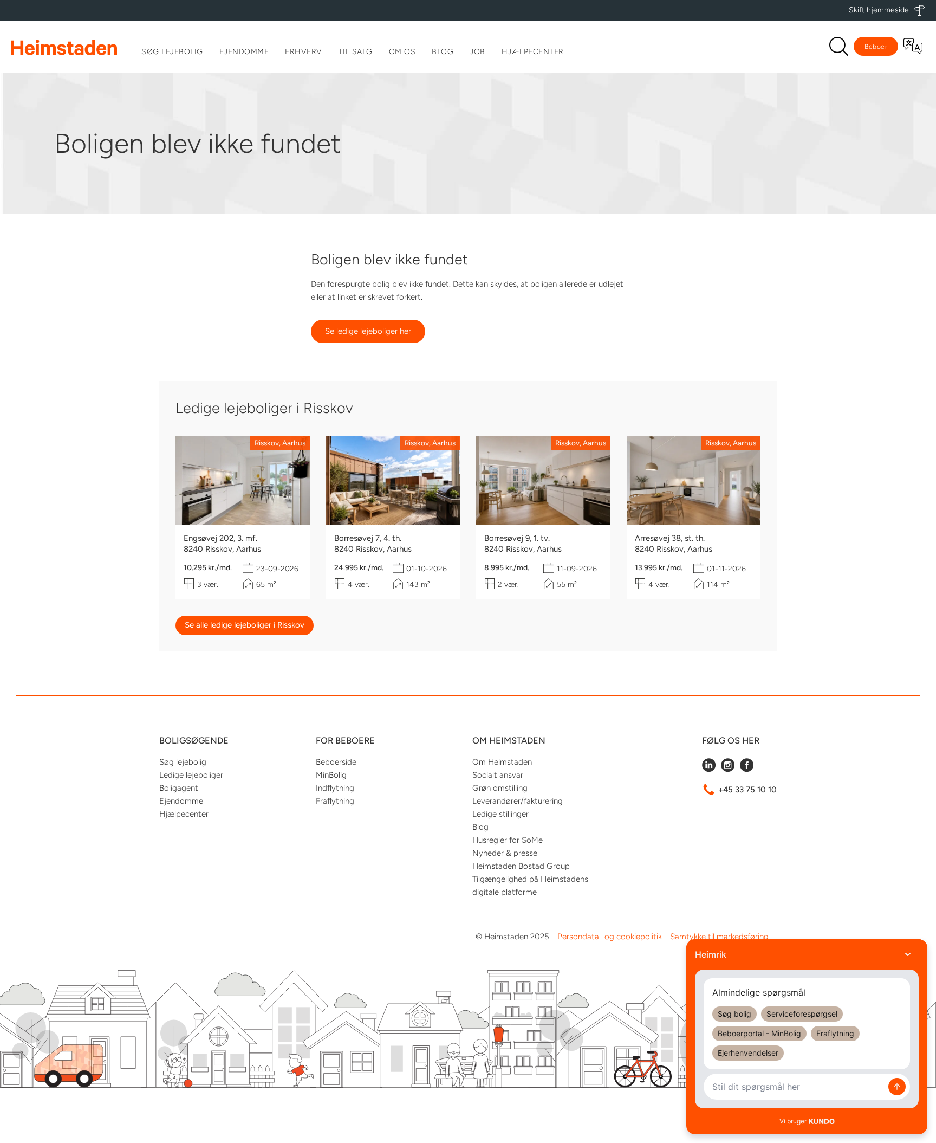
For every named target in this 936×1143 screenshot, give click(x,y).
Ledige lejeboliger (191, 775)
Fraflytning (335, 801)
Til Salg (356, 51)
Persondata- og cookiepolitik (609, 936)
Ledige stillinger (500, 814)
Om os (402, 51)
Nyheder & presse (504, 853)
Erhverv (303, 51)
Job (477, 51)
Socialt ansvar (497, 775)
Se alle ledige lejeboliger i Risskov (244, 625)
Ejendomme (244, 51)
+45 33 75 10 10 (747, 790)
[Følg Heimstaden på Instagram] (727, 769)
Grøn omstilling (500, 788)
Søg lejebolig (172, 51)
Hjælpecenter (533, 51)
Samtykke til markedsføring (719, 936)
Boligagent (178, 788)
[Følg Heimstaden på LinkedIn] (709, 769)
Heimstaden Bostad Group (521, 866)
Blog (442, 51)
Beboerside (336, 762)
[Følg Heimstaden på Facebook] (746, 769)
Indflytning (335, 788)
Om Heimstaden (502, 762)
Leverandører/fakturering (517, 801)
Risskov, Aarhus (280, 442)
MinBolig (331, 775)
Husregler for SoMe (507, 840)
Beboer (875, 46)
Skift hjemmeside (879, 10)
